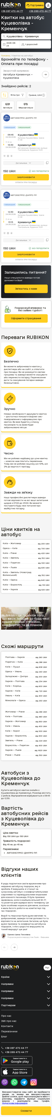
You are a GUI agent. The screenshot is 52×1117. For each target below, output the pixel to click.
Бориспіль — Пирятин (17, 745)
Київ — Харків (10, 589)
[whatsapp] (14, 1082)
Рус (47, 967)
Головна (5, 55)
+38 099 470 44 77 (40, 11)
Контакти (7, 1026)
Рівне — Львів (12, 755)
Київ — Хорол (12, 731)
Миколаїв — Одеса (15, 700)
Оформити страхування (26, 318)
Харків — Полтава (15, 681)
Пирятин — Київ (14, 662)
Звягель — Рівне (14, 740)
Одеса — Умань (13, 671)
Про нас (6, 1015)
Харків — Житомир (15, 721)
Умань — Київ (12, 695)
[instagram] (33, 1082)
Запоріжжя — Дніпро (16, 676)
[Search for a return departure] (45, 74)
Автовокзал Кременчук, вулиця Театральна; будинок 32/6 (32, 149)
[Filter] (4, 95)
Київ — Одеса (10, 580)
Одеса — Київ (10, 548)
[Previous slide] (4, 947)
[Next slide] (14, 947)
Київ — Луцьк (12, 667)
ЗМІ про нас (8, 1021)
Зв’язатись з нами (26, 288)
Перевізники (9, 1031)
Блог (4, 1036)
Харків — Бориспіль (16, 736)
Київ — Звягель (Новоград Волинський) (17, 573)
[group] (26, 910)
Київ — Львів (10, 567)
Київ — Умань (12, 726)
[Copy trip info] (47, 163)
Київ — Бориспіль (12, 584)
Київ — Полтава (13, 716)
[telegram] (24, 1082)
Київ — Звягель (11, 558)
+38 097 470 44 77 (12, 11)
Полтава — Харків (15, 657)
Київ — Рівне (10, 553)
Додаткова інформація (14, 1103)
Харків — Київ (12, 691)
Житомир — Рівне (15, 711)
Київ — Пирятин (11, 562)
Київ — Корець (13, 686)
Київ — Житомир (12, 543)
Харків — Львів (13, 750)
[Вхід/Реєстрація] (48, 5)
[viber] (4, 1082)
